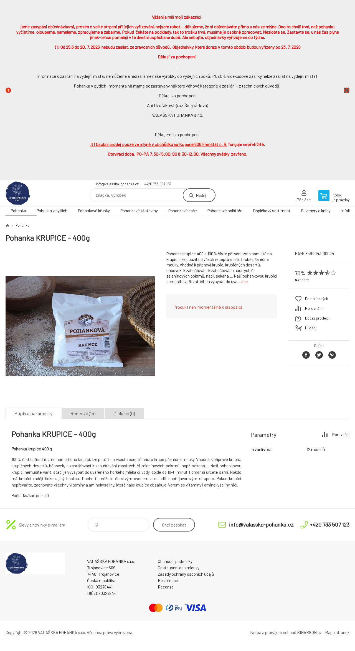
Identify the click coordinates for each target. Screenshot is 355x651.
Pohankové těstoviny (139, 210)
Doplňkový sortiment (271, 210)
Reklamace (168, 580)
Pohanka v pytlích (52, 210)
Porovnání (313, 308)
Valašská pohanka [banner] (39, 193)
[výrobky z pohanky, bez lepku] (7, 225)
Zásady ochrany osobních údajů (186, 574)
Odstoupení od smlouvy (178, 567)
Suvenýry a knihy (316, 210)
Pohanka (18, 210)
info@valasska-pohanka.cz (117, 184)
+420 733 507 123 (157, 184)
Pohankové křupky (94, 210)
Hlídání (310, 327)
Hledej (201, 195)
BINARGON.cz (309, 632)
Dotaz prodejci (317, 318)
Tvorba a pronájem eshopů (272, 632)
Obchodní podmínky (175, 561)
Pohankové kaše (182, 210)
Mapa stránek (337, 632)
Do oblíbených (316, 298)
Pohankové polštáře (224, 210)
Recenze (166, 586)
